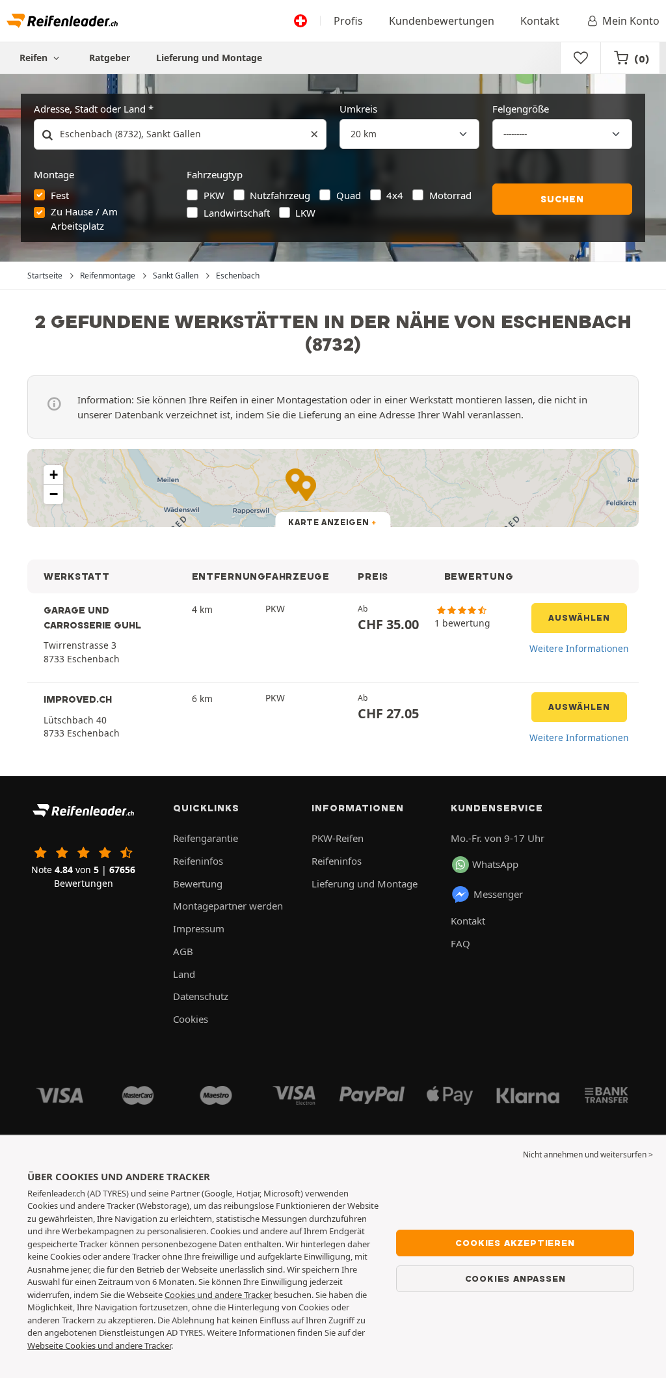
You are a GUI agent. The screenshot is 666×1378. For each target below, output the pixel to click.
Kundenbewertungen (441, 21)
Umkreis (358, 108)
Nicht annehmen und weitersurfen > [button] (588, 1154)
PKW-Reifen (338, 837)
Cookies (190, 1018)
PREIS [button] (373, 576)
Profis (348, 21)
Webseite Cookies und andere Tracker (99, 1345)
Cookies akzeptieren (514, 1242)
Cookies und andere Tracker (218, 1295)
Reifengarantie (205, 837)
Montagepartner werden (228, 905)
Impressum (198, 928)
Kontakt (539, 21)
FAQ (460, 943)
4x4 (394, 195)
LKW (305, 212)
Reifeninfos (198, 860)
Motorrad (450, 195)
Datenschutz (200, 996)
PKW (214, 195)
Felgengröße (520, 108)
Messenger (498, 893)
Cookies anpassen (515, 1278)
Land (184, 973)
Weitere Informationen (579, 648)
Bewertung (197, 883)
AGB (183, 951)
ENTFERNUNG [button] (229, 576)
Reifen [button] (35, 57)
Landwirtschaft (237, 212)
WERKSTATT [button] (77, 576)
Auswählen (579, 618)
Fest (60, 195)
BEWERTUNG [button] (479, 576)
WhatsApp (495, 864)
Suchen (562, 199)
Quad (348, 195)
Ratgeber (109, 57)
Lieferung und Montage (209, 57)
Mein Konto (630, 21)
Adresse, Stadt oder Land (90, 108)
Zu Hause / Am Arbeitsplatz (84, 218)
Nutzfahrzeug (280, 195)
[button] (53, 475)
